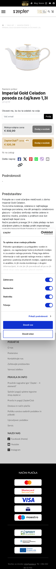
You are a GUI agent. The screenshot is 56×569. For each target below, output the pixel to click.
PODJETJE (13, 342)
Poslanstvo (13, 353)
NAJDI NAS (14, 433)
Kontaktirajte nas (15, 359)
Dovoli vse (28, 325)
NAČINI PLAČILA (28, 473)
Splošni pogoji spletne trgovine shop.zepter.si (22, 393)
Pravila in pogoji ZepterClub (21, 400)
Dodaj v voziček (42, 143)
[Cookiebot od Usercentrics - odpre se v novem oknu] (41, 233)
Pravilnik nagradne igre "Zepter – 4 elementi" (24, 384)
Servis (10, 426)
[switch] (49, 288)
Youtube (15, 444)
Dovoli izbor (28, 334)
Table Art (11, 25)
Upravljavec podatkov (18, 420)
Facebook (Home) (19, 439)
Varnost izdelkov (15, 369)
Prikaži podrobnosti (38, 316)
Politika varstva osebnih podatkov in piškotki (24, 413)
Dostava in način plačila (19, 406)
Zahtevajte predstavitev (19, 364)
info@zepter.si (30, 564)
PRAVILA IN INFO (17, 377)
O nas (10, 348)
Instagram (15, 450)
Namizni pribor (23, 25)
